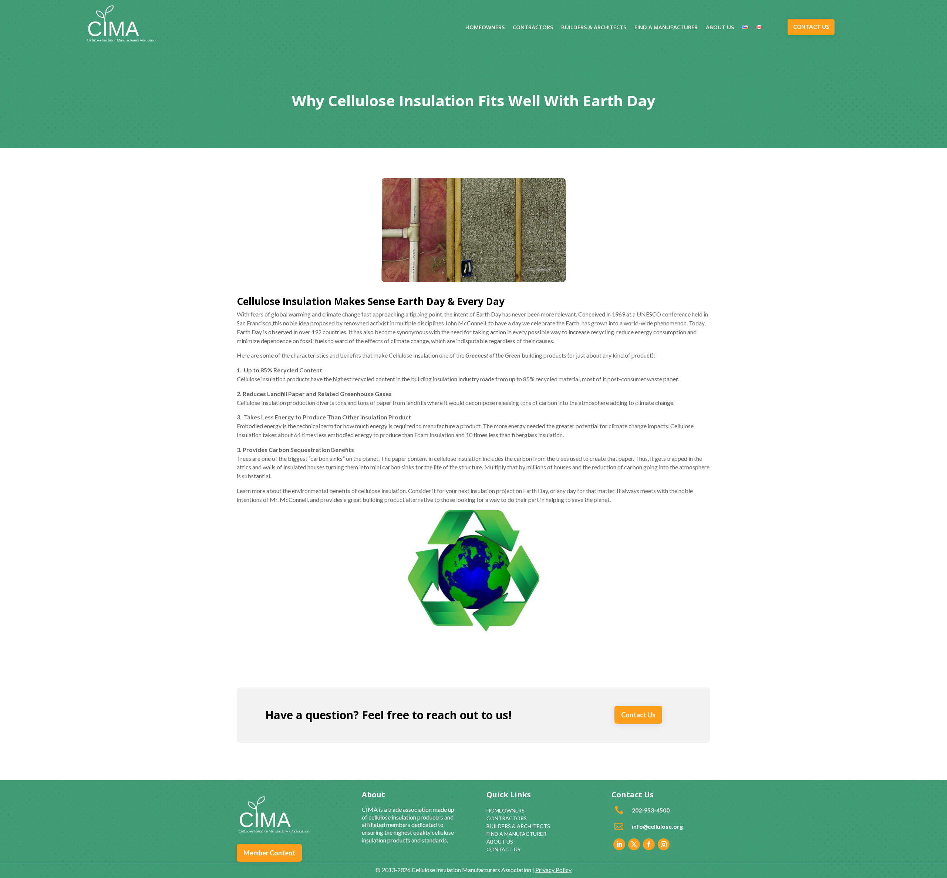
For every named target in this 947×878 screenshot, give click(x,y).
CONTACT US (811, 26)
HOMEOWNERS (485, 27)
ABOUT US (720, 27)
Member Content (269, 853)
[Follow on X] (634, 844)
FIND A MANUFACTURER (666, 27)
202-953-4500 (651, 810)
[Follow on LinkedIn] (619, 844)
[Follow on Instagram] (664, 844)
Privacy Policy (553, 869)
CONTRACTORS (533, 27)
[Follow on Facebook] (649, 844)
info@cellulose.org (657, 826)
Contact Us (638, 715)
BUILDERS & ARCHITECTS (593, 27)
